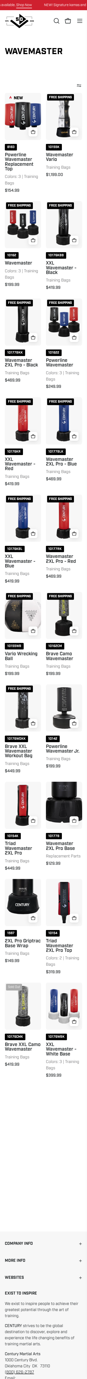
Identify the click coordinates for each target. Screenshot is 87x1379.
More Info (15, 1260)
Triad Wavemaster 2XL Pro (18, 848)
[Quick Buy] (33, 131)
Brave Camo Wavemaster (59, 656)
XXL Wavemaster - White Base (61, 1049)
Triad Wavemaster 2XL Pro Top (59, 946)
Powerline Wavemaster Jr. (63, 749)
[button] (56, 20)
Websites (14, 1277)
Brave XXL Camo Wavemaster (23, 1047)
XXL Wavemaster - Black (61, 268)
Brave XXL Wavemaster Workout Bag (18, 751)
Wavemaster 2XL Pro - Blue (61, 462)
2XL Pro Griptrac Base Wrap (23, 943)
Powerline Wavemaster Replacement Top (19, 162)
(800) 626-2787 (19, 1372)
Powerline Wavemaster (59, 363)
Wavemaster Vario (59, 157)
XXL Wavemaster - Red (20, 464)
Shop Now (24, 5)
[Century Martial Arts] (19, 21)
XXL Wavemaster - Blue (20, 561)
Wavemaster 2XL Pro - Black (21, 363)
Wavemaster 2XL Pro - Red (61, 559)
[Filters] (79, 85)
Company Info (19, 1243)
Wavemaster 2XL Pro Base (60, 846)
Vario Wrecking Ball (21, 656)
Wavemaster (18, 263)
